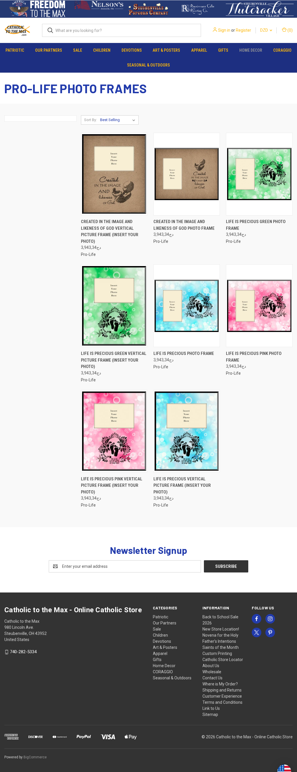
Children (102, 50)
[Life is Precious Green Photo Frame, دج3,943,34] (259, 174)
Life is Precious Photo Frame (183, 353)
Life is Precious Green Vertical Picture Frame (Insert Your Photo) (113, 360)
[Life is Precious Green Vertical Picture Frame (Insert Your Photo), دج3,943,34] (114, 305)
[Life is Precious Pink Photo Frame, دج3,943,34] (259, 305)
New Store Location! (220, 629)
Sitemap (210, 714)
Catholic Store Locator (222, 659)
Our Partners (48, 50)
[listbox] (118, 120)
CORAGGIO (282, 50)
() (290, 30)
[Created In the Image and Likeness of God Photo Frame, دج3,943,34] (187, 174)
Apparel (199, 50)
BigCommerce (35, 757)
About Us (210, 665)
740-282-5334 (23, 651)
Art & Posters (166, 50)
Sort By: (90, 120)
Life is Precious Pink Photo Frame (254, 357)
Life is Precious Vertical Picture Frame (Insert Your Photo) (182, 485)
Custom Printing (217, 653)
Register (243, 30)
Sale (77, 50)
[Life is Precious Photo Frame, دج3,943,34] (187, 305)
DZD (264, 30)
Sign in (224, 30)
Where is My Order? (220, 684)
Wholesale (211, 671)
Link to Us (211, 708)
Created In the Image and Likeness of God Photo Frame (184, 225)
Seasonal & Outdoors (148, 65)
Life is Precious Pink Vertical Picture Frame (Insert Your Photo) (111, 485)
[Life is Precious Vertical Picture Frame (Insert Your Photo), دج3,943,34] (187, 431)
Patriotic (15, 50)
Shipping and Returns (222, 690)
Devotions (132, 50)
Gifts (223, 50)
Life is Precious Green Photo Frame (256, 225)
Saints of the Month (220, 647)
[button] (37, 9)
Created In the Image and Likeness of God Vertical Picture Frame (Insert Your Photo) (109, 231)
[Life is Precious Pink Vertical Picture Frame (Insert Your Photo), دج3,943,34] (114, 431)
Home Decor (250, 50)
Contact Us (212, 678)
